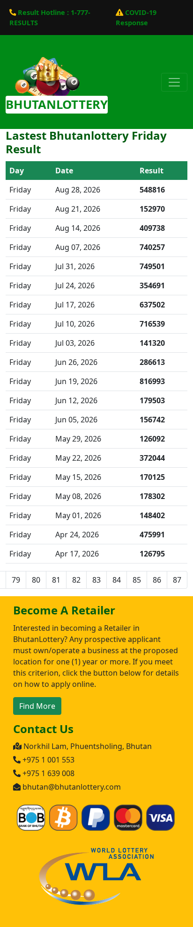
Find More (37, 706)
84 (116, 580)
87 (177, 580)
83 (96, 580)
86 (157, 580)
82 (76, 580)
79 (16, 580)
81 (56, 580)
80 (36, 580)
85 (137, 580)
